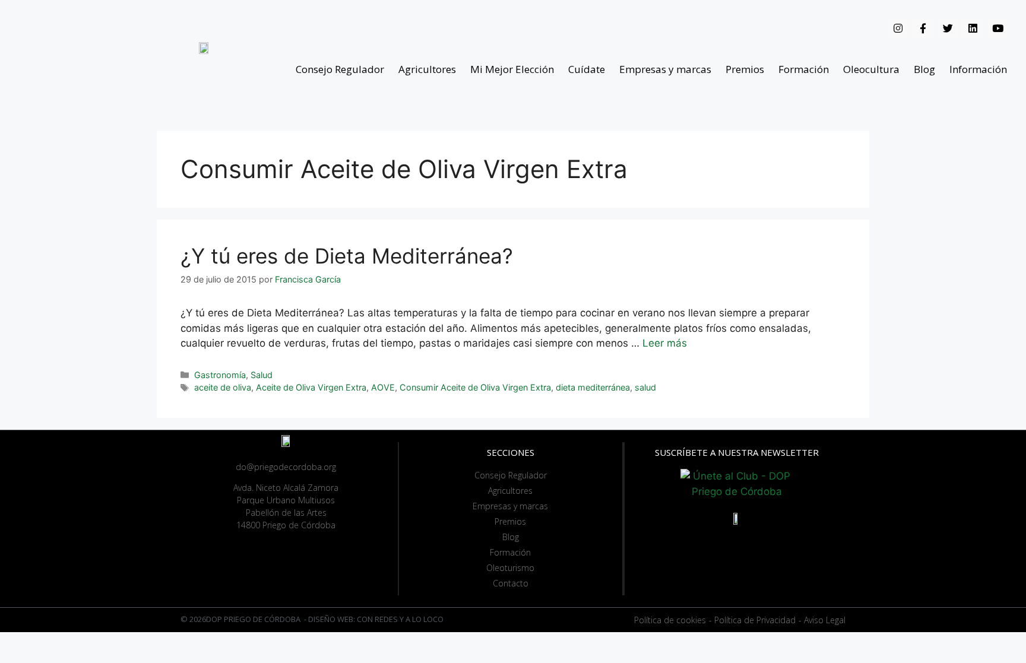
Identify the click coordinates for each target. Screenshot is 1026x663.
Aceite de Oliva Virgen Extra (311, 387)
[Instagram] (898, 28)
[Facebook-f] (923, 28)
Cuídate (586, 69)
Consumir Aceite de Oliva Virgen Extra (475, 387)
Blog (924, 69)
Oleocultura (871, 69)
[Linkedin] (972, 28)
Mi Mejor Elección (512, 69)
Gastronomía (220, 375)
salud (645, 387)
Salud (262, 375)
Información (978, 69)
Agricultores (427, 69)
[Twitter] (948, 28)
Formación (803, 69)
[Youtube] (997, 28)
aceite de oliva (222, 387)
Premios (745, 69)
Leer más (664, 343)
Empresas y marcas (665, 69)
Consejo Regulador (340, 69)
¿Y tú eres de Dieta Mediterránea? (346, 255)
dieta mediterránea (593, 387)
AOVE (383, 387)
